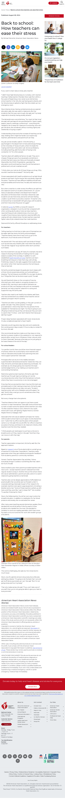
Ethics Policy (13, 774)
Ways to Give (37, 710)
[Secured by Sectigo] (49, 761)
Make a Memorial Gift (40, 708)
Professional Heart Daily (55, 716)
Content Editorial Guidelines (17, 776)
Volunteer (36, 714)
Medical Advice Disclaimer (27, 772)
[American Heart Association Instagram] (10, 756)
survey (10, 207)
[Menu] (3, 3)
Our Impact (21, 710)
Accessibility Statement (43, 772)
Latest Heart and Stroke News (22, 721)
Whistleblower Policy (50, 774)
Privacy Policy (14, 772)
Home (3, 10)
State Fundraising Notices (48, 776)
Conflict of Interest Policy (25, 774)
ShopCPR (36, 721)
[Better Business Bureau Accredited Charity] (46, 756)
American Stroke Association (55, 710)
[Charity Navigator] (53, 756)
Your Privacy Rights (32, 780)
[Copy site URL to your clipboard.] (22, 47)
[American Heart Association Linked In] (30, 756)
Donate (54, 3)
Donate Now (32, 687)
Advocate (36, 712)
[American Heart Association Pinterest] (18, 761)
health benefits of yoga (17, 258)
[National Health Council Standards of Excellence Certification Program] (41, 756)
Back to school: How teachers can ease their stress (27, 10)
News (8, 10)
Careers (20, 726)
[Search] (62, 2)
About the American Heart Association (23, 706)
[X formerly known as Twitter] (15, 756)
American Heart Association (54, 706)
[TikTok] (20, 756)
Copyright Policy (55, 772)
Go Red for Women (39, 717)
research (11, 449)
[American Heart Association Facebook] (4, 756)
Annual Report (22, 712)
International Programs (21, 717)
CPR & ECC (53, 713)
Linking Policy (38, 774)
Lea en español (6, 87)
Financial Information (24, 714)
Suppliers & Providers (33, 776)
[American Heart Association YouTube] (25, 756)
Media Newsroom (23, 724)
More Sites (53, 720)
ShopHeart (37, 719)
